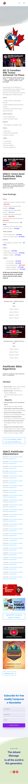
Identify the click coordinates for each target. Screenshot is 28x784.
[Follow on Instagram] (17, 772)
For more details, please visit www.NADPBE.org (13, 440)
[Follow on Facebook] (11, 772)
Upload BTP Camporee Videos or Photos (14, 616)
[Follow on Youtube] (14, 772)
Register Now (9, 673)
